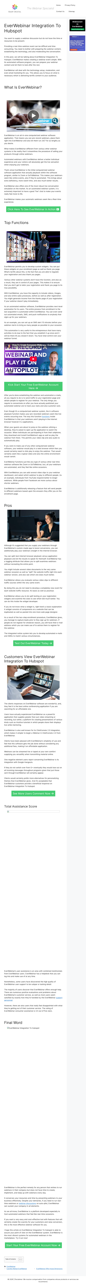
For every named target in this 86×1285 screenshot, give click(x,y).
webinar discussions (27, 1203)
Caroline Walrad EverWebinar (17, 1269)
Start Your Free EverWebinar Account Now (31, 1245)
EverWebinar (11, 1266)
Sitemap (72, 11)
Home (58, 5)
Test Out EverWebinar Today (32, 643)
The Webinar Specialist (40, 8)
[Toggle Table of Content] (19, 1259)
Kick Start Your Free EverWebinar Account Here (33, 386)
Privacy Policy (70, 5)
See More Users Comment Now (31, 793)
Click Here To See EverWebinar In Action (32, 209)
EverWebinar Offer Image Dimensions (49, 1269)
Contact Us (60, 11)
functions (46, 416)
